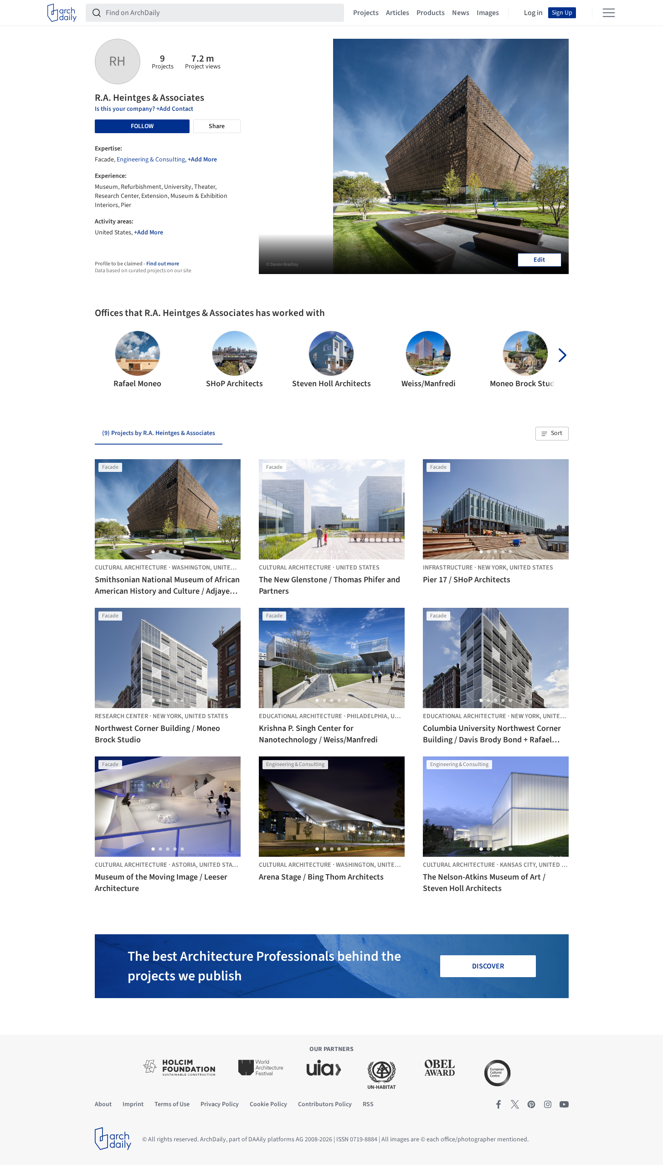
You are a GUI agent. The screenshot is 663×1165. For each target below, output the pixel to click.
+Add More (202, 159)
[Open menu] (608, 12)
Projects (366, 13)
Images (488, 13)
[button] (105, 360)
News (460, 13)
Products (430, 13)
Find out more (162, 264)
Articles (397, 13)
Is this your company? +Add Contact (144, 109)
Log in (533, 13)
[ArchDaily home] (62, 13)
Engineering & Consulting (151, 159)
